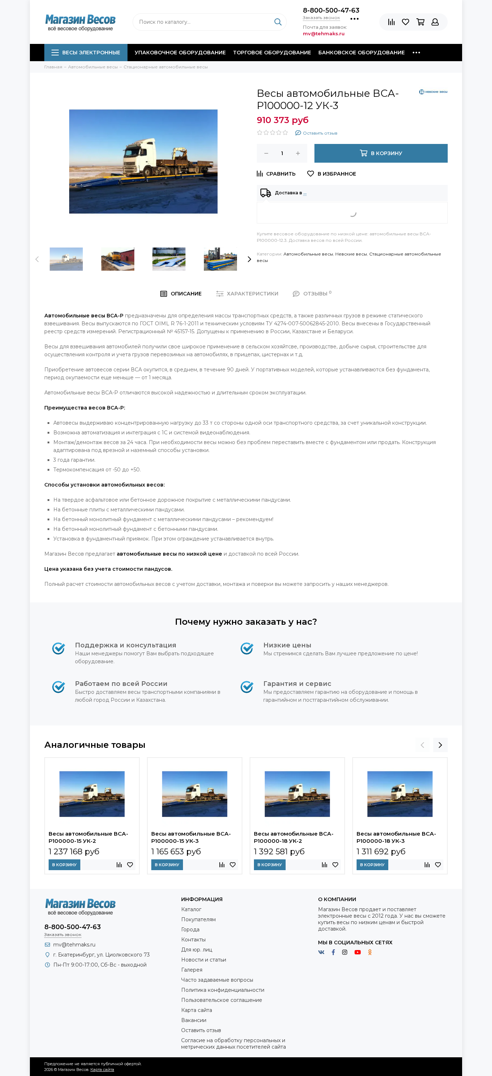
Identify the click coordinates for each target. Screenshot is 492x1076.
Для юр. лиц (196, 949)
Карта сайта (196, 1010)
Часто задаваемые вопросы (217, 980)
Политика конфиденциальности (222, 990)
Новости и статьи (203, 960)
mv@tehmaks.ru (74, 944)
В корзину (64, 864)
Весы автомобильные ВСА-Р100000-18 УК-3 (396, 837)
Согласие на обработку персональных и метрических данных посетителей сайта (233, 1043)
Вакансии (193, 1020)
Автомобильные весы (308, 254)
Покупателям (198, 919)
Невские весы (351, 254)
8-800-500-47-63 (331, 10)
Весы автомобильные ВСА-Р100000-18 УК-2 (294, 837)
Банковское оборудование (361, 52)
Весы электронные (91, 52)
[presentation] (37, 259)
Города (190, 929)
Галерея (191, 970)
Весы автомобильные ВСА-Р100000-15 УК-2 (88, 837)
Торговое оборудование (272, 52)
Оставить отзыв (201, 1030)
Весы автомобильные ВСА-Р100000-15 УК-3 (191, 837)
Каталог (191, 909)
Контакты (193, 939)
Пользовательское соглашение (221, 1000)
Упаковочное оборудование (180, 52)
